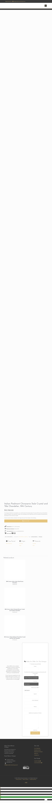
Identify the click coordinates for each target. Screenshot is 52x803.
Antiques (40, 536)
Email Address (35, 700)
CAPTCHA (35, 730)
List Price (35, 681)
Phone (35, 706)
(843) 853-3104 (9, 1)
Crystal (34, 543)
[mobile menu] (46, 6)
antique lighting (34, 536)
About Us (36, 753)
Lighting (26, 536)
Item (35, 674)
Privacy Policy (18, 779)
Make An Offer (26, 520)
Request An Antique (38, 751)
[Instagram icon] (26, 782)
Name (35, 693)
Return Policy (25, 779)
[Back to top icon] (46, 800)
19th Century (9, 543)
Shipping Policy (33, 779)
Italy (20, 545)
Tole (33, 545)
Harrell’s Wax (37, 760)
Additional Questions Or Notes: (35, 712)
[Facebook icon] (25, 782)
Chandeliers (21, 536)
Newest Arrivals (37, 750)
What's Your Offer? (35, 687)
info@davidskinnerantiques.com (19, 1)
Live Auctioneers (37, 762)
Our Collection (37, 748)
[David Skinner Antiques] (26, 6)
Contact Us (36, 755)
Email (35, 666)
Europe (21, 543)
